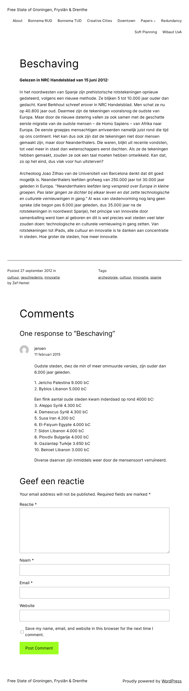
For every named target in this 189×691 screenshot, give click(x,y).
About (18, 20)
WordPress (172, 681)
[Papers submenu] (155, 21)
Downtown (126, 20)
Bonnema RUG (40, 20)
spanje (155, 277)
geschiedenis (32, 277)
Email (26, 582)
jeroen (40, 348)
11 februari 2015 (47, 354)
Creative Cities (99, 20)
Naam (27, 560)
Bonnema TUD (70, 20)
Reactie (28, 504)
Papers (147, 20)
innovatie (52, 277)
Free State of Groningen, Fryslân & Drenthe (47, 9)
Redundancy (171, 20)
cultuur (13, 277)
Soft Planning (146, 32)
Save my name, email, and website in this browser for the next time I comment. (89, 631)
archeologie (108, 277)
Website (27, 605)
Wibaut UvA (172, 32)
